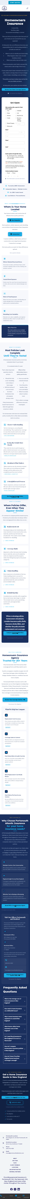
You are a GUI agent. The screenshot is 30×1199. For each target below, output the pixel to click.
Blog (15, 1162)
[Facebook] (11, 1189)
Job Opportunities (15, 1169)
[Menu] (27, 8)
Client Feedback (15, 1165)
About (15, 1158)
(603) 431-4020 (10, 1148)
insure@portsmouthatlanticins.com (15, 1153)
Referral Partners (15, 1171)
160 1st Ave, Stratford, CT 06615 (14, 1144)
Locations (15, 1167)
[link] (15, 961)
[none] (25, 1001)
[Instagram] (15, 1189)
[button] (15, 1001)
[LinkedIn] (18, 1189)
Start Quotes (15, 2)
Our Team (15, 1160)
